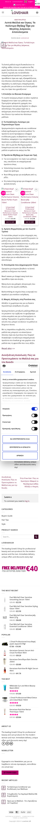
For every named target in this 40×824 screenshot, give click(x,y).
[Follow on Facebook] (3, 743)
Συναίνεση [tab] (7, 372)
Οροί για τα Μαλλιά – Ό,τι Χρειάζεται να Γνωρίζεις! (22, 802)
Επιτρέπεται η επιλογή (20, 447)
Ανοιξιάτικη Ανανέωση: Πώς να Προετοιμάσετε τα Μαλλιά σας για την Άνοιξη (9, 482)
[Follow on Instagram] (7, 743)
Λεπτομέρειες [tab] (20, 372)
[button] (3, 12)
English (30, 2)
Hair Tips (17, 20)
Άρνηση (20, 455)
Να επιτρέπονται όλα (20, 439)
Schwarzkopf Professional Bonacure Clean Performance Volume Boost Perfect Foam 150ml (10, 212)
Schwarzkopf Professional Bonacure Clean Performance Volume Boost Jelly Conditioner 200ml (29, 212)
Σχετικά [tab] (33, 372)
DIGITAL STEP (20, 5)
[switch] (34, 415)
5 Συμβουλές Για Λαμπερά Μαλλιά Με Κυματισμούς (22, 795)
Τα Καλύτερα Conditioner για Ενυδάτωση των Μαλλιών (19, 788)
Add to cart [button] (10, 222)
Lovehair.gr (25, 38)
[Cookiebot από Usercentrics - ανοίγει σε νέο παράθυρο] (28, 366)
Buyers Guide (7, 516)
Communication (17, 2)
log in (27, 501)
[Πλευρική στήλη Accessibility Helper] (37, 2)
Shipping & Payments (13, 816)
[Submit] (36, 537)
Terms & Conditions (20, 818)
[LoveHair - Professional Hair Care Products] (20, 12)
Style (24, 20)
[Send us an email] (11, 743)
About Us (8, 2)
